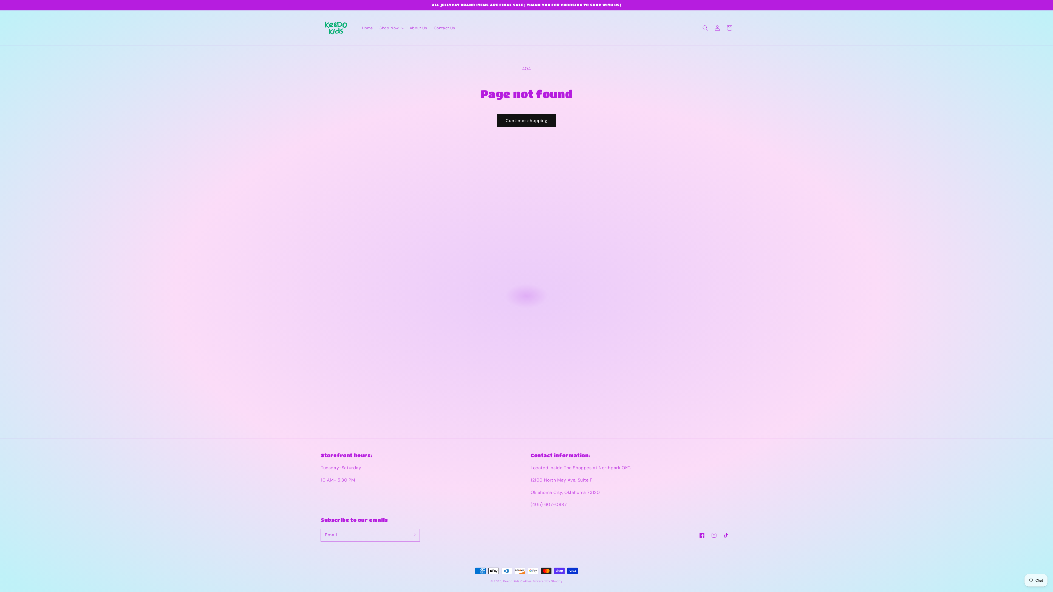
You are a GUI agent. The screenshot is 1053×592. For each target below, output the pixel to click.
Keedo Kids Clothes (517, 581)
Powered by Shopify (548, 581)
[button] (391, 28)
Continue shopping (526, 120)
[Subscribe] (413, 535)
